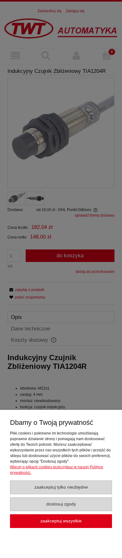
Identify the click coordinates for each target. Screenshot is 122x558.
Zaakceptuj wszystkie (61, 521)
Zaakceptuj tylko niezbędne (61, 487)
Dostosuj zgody (61, 504)
